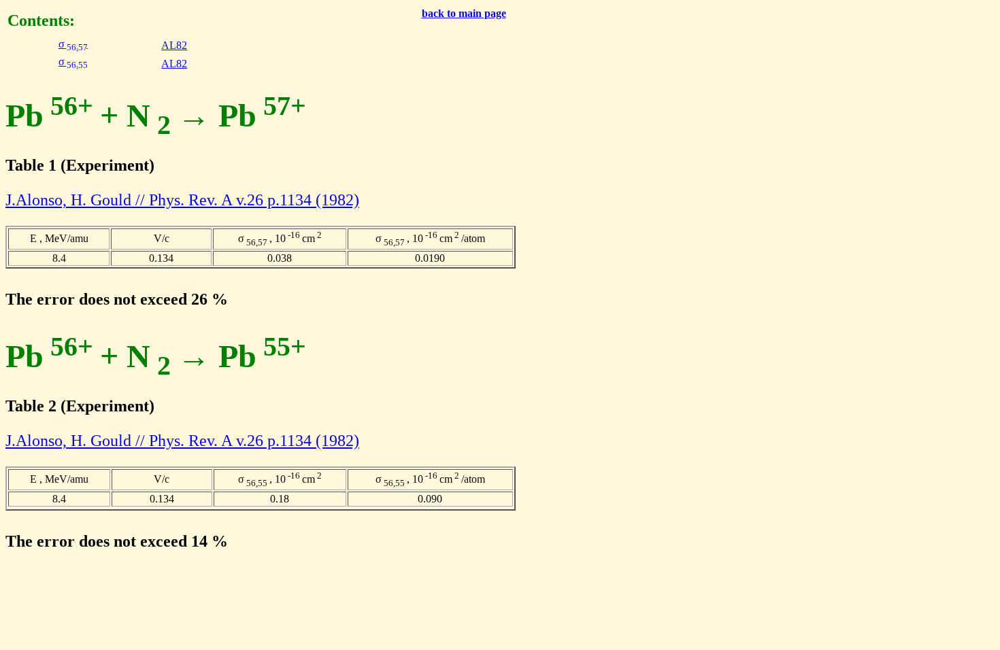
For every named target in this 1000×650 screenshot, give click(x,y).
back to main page (464, 13)
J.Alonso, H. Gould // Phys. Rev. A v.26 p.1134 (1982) (182, 200)
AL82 (174, 45)
